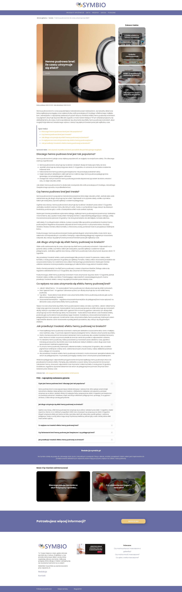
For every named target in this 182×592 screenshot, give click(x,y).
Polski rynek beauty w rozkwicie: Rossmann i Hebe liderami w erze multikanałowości (132, 75)
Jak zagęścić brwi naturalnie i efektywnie (62, 373)
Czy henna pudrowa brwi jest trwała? (56, 134)
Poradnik (112, 13)
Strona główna (42, 18)
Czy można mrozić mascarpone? (127, 554)
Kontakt (42, 575)
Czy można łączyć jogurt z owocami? (119, 486)
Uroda (103, 13)
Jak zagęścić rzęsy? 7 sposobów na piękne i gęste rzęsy (131, 94)
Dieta (88, 13)
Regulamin (78, 589)
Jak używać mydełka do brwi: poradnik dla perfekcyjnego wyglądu (75, 150)
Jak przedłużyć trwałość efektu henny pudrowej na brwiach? (65, 143)
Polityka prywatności (44, 589)
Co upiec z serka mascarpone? (127, 557)
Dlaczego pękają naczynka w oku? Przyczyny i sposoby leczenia (63, 486)
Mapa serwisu (63, 589)
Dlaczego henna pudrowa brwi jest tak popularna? (61, 131)
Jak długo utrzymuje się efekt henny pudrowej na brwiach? (65, 137)
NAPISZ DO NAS (133, 521)
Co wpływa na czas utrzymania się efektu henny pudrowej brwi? (67, 140)
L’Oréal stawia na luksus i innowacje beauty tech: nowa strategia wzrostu (131, 36)
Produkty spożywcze (75, 13)
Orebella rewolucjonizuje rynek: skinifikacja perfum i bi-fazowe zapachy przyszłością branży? (132, 56)
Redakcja (42, 571)
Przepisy (95, 13)
